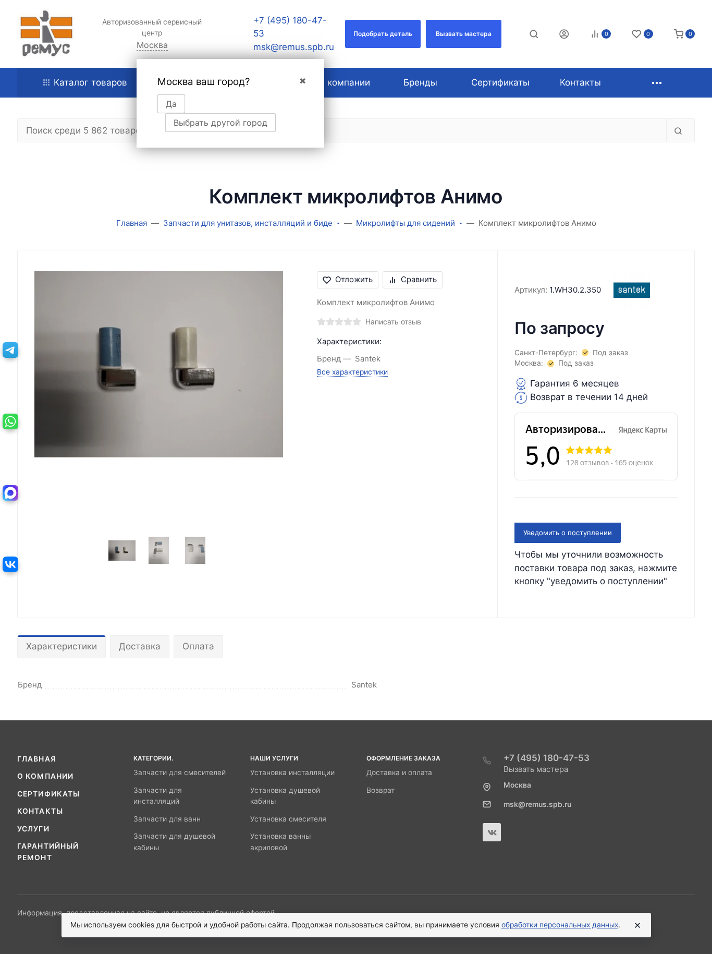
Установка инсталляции (292, 772)
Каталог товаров (90, 82)
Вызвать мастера (536, 769)
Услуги (33, 829)
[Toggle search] (533, 34)
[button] (383, 34)
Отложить (354, 279)
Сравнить (419, 279)
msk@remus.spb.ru (293, 47)
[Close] (637, 925)
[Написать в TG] (10, 350)
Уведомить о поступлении (567, 532)
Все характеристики (352, 372)
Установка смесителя (288, 819)
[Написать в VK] (10, 564)
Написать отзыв (393, 322)
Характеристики (61, 646)
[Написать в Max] (10, 493)
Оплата (198, 646)
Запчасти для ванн (167, 819)
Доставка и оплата (399, 772)
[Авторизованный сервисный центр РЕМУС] (46, 33)
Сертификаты (48, 794)
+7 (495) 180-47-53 (547, 758)
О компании (45, 776)
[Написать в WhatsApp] (10, 421)
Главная (36, 759)
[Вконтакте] (492, 832)
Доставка (140, 646)
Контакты (40, 811)
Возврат (380, 790)
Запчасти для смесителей (179, 772)
